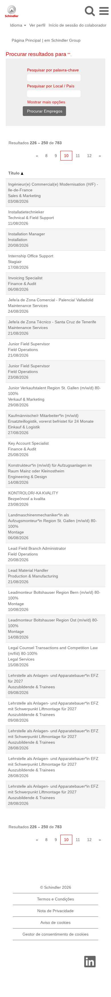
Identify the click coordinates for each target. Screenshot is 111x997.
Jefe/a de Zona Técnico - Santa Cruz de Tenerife (52, 322)
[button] (104, 11)
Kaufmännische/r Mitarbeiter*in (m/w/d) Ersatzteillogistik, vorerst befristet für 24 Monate (51, 418)
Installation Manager (26, 234)
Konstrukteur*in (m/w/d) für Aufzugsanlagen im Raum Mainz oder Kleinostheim (50, 468)
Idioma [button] (16, 25)
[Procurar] (90, 11)
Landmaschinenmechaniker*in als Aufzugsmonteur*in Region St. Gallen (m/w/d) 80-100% (52, 521)
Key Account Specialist (28, 443)
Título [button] (14, 173)
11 (78, 155)
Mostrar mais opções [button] (46, 102)
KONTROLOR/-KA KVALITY (33, 493)
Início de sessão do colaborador (77, 25)
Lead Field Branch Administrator (37, 548)
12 (89, 155)
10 (66, 155)
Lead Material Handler (28, 570)
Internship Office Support (30, 256)
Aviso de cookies (55, 922)
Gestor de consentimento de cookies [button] (55, 934)
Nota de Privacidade (55, 910)
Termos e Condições (55, 899)
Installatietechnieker (26, 212)
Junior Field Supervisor (29, 344)
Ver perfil (37, 25)
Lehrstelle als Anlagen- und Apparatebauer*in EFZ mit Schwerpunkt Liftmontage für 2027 (53, 706)
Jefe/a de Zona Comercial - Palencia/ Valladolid (50, 300)
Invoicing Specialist (25, 278)
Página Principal (26, 40)
